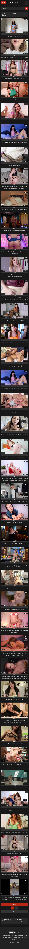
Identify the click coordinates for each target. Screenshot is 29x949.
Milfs (14, 932)
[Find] (26, 8)
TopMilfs (9, 2)
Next (14, 911)
